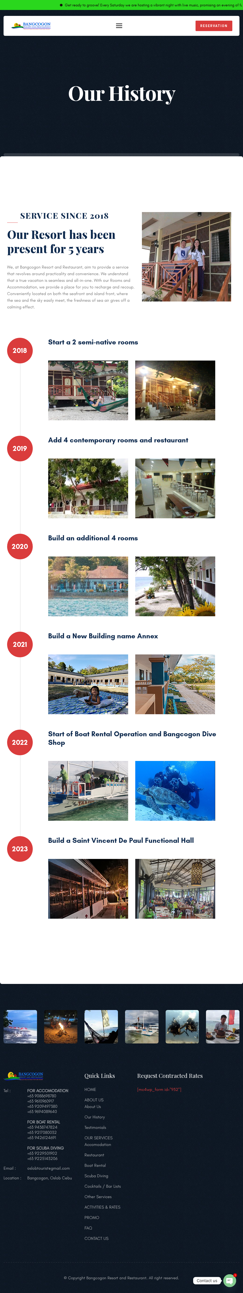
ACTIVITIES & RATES (102, 1207)
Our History (94, 1117)
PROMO (91, 1217)
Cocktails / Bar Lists (102, 1186)
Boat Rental (95, 1165)
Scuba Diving (96, 1175)
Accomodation (97, 1144)
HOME (90, 1089)
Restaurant (94, 1155)
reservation (214, 26)
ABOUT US (93, 1100)
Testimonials (95, 1127)
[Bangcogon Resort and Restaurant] (31, 25)
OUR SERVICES (98, 1137)
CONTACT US (96, 1238)
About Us (92, 1106)
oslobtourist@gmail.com (48, 1168)
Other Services (98, 1196)
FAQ (88, 1228)
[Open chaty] (229, 1280)
